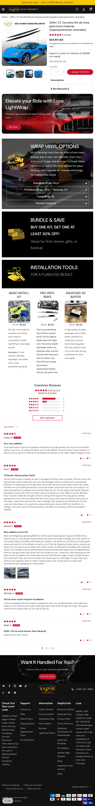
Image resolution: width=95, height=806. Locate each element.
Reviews (43, 728)
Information (46, 703)
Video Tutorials (46, 709)
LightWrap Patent (47, 733)
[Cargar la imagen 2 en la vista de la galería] (20, 74)
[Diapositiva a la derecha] (45, 74)
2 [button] (46, 648)
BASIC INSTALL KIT (19, 295)
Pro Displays (63, 748)
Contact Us (25, 709)
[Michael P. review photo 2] (23, 573)
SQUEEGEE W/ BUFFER (76, 295)
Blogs (60, 761)
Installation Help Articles (65, 767)
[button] (4, 9)
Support (25, 703)
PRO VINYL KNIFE (47, 295)
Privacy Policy (64, 719)
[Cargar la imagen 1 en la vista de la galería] (10, 74)
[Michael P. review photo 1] (10, 573)
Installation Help (46, 719)
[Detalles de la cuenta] (83, 9)
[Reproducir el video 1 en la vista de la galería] (29, 74)
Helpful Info (64, 703)
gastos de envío (60, 43)
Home (4, 17)
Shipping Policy (27, 723)
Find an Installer (46, 714)
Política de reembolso (11, 785)
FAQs (22, 714)
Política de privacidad (33, 785)
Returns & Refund (65, 709)
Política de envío (34, 789)
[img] (10, 433)
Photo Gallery (45, 723)
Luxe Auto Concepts (18, 797)
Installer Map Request (63, 755)
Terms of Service (65, 723)
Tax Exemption (27, 740)
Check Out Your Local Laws (8, 706)
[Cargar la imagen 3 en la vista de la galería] (38, 74)
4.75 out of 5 (54, 390)
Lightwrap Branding (62, 742)
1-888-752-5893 (84, 689)
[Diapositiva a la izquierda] (4, 74)
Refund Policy (26, 719)
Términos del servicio (14, 789)
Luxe (78, 703)
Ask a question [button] (47, 417)
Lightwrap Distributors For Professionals (64, 732)
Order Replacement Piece (26, 732)
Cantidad (53, 67)
